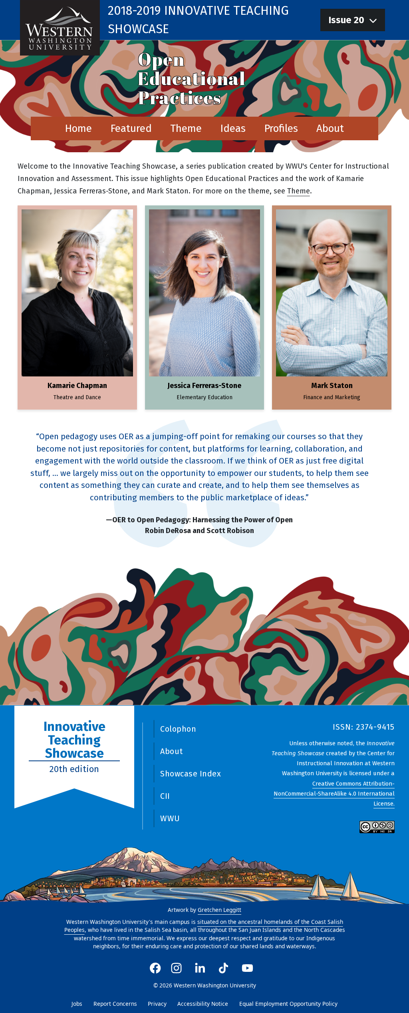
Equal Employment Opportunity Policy (288, 1003)
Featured (131, 128)
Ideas (233, 128)
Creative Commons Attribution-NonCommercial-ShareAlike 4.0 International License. (334, 793)
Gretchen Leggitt (219, 909)
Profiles (281, 128)
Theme (186, 128)
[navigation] (352, 20)
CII (165, 796)
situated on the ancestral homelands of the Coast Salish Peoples (203, 926)
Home (78, 128)
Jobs (76, 1003)
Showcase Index (190, 773)
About (330, 128)
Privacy (157, 1003)
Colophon (178, 729)
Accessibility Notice (202, 1003)
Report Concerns (115, 1003)
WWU (170, 818)
